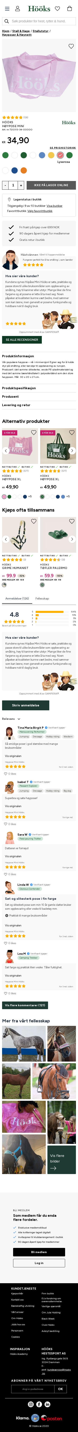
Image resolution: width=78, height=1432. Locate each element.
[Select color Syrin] (5, 170)
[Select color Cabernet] (14, 155)
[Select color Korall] (23, 170)
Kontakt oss (17, 1299)
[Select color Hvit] (14, 497)
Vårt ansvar (17, 1312)
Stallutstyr (40, 31)
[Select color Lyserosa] (60, 155)
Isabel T (23, 782)
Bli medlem (39, 1252)
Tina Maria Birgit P (30, 728)
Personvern (17, 1330)
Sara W (22, 834)
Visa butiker (54, 206)
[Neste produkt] (72, 450)
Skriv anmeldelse (25, 705)
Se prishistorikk (63, 147)
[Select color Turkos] (14, 170)
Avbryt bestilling (50, 1331)
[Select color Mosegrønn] (5, 155)
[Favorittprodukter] (57, 8)
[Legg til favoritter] (71, 46)
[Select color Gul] (51, 155)
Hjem (5, 31)
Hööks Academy (19, 1354)
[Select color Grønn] (4, 585)
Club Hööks (48, 1324)
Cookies (15, 1336)
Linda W (23, 885)
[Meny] (7, 9)
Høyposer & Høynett (17, 35)
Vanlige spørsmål (51, 1306)
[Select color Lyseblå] (42, 155)
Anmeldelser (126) (17, 598)
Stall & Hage (21, 31)
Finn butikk (48, 1293)
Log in (39, 1263)
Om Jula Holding (51, 1312)
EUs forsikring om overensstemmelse (52, 1300)
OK (60, 1389)
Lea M (21, 953)
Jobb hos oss (18, 1324)
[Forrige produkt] (6, 450)
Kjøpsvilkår (17, 1293)
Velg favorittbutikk (39, 211)
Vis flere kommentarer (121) (25, 1005)
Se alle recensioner (22, 340)
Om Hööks (17, 1318)
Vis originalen (13, 756)
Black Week (48, 1318)
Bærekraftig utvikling (22, 1305)
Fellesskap (42, 598)
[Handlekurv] (69, 8)
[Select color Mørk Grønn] (23, 155)
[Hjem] (39, 8)
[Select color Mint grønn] (69, 155)
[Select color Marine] (33, 155)
